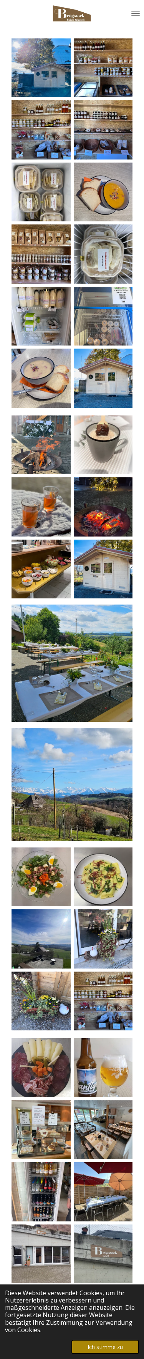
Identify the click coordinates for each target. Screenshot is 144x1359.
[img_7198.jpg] (103, 192)
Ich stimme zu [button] (105, 1347)
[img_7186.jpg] (41, 254)
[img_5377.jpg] (41, 1192)
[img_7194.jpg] (103, 569)
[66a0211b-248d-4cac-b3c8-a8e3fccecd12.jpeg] (41, 877)
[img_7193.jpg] (41, 316)
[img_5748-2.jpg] (41, 1254)
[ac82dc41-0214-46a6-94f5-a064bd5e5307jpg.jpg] (103, 1130)
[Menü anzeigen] (135, 13)
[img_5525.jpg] (41, 1068)
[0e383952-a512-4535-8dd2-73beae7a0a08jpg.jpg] (103, 1192)
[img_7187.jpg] (103, 130)
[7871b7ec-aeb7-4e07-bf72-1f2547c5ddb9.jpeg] (103, 939)
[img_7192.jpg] (103, 316)
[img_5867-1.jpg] (103, 1254)
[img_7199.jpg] (41, 378)
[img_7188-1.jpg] (41, 130)
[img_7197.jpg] (41, 68)
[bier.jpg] (103, 1068)
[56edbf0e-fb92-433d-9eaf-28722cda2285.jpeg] (41, 939)
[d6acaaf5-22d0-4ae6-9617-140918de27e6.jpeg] (41, 569)
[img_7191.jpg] (103, 254)
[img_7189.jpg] (103, 68)
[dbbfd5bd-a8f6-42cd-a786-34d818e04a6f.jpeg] (41, 507)
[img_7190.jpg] (41, 192)
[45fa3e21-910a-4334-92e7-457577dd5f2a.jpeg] (103, 877)
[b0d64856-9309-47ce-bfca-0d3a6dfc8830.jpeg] (103, 445)
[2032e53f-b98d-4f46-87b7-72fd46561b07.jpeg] (41, 445)
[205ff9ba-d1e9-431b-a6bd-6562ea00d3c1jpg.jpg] (41, 1130)
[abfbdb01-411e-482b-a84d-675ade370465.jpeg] (103, 507)
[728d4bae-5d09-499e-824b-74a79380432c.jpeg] (41, 1001)
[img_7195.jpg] (103, 378)
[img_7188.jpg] (103, 1001)
